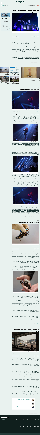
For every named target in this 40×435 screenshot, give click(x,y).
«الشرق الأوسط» (36, 353)
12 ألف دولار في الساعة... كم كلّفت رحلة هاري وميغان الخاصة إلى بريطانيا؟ (5, 29)
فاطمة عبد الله (36, 111)
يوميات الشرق (37, 8)
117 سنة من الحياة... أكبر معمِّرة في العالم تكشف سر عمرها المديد (5, 21)
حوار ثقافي (28, 216)
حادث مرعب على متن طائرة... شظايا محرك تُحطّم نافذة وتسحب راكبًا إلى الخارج (23, 406)
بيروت (33, 216)
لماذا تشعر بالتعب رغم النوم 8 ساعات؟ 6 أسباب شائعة (5, 23)
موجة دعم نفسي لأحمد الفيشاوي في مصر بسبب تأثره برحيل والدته (5, 26)
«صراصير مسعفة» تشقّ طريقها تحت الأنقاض (28, 222)
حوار (30, 216)
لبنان (25, 216)
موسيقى (35, 216)
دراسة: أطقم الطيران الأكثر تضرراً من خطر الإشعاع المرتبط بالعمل (25, 399)
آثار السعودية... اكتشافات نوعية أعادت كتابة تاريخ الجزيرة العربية (31, 78)
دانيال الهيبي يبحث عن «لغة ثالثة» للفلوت (32, 5)
